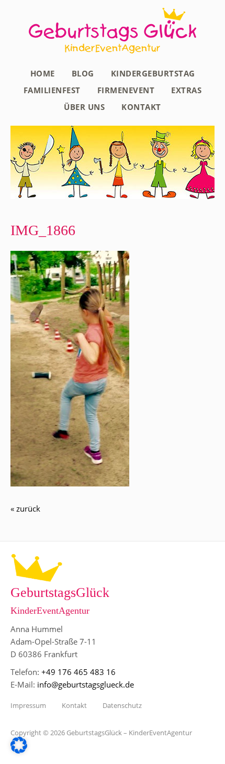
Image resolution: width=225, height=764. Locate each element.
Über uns (84, 107)
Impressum (28, 705)
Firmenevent (126, 90)
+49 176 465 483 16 (78, 672)
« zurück (25, 508)
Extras (186, 90)
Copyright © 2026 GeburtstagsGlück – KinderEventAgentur (101, 732)
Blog (83, 73)
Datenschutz (122, 705)
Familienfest (52, 90)
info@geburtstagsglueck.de (85, 684)
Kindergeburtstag (153, 73)
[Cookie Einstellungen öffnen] (18, 750)
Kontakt (141, 107)
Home (42, 73)
